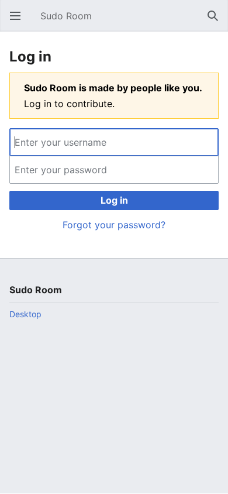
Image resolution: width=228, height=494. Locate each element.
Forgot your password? (114, 225)
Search (216, 22)
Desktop (25, 314)
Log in (114, 200)
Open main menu (18, 22)
